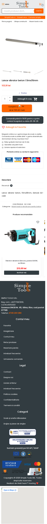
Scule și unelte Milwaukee (15, 418)
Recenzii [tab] (7, 185)
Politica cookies (10, 394)
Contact (7, 372)
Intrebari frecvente (12, 353)
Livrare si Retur (10, 383)
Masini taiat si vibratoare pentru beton (26, 206)
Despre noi (8, 377)
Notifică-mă (21, 273)
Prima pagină (7, 21)
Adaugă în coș (24, 98)
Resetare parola (11, 348)
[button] (40, 4)
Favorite (7, 325)
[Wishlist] (38, 222)
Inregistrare (9, 331)
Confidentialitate (11, 399)
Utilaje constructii (20, 21)
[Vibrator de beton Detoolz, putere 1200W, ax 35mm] (21, 237)
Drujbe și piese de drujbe (15, 423)
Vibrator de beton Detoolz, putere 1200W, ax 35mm (21, 262)
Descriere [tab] (6, 180)
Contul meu (9, 336)
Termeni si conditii (12, 405)
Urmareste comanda (13, 359)
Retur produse (10, 342)
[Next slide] (39, 45)
